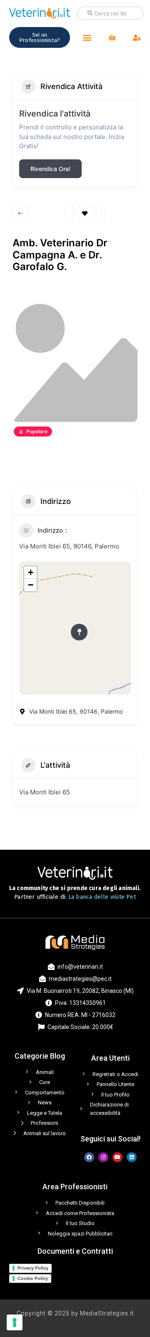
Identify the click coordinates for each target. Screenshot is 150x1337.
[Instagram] (103, 1157)
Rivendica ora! (50, 168)
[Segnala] (100, 213)
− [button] (30, 585)
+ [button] (30, 572)
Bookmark (84, 213)
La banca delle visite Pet (102, 896)
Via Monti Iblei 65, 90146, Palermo (69, 546)
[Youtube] (117, 1157)
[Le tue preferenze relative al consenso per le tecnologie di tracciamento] (14, 1322)
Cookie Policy (33, 1278)
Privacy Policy (33, 1268)
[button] (87, 38)
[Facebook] (89, 1157)
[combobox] (110, 13)
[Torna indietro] (20, 213)
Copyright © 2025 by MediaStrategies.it (75, 1313)
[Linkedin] (132, 1157)
